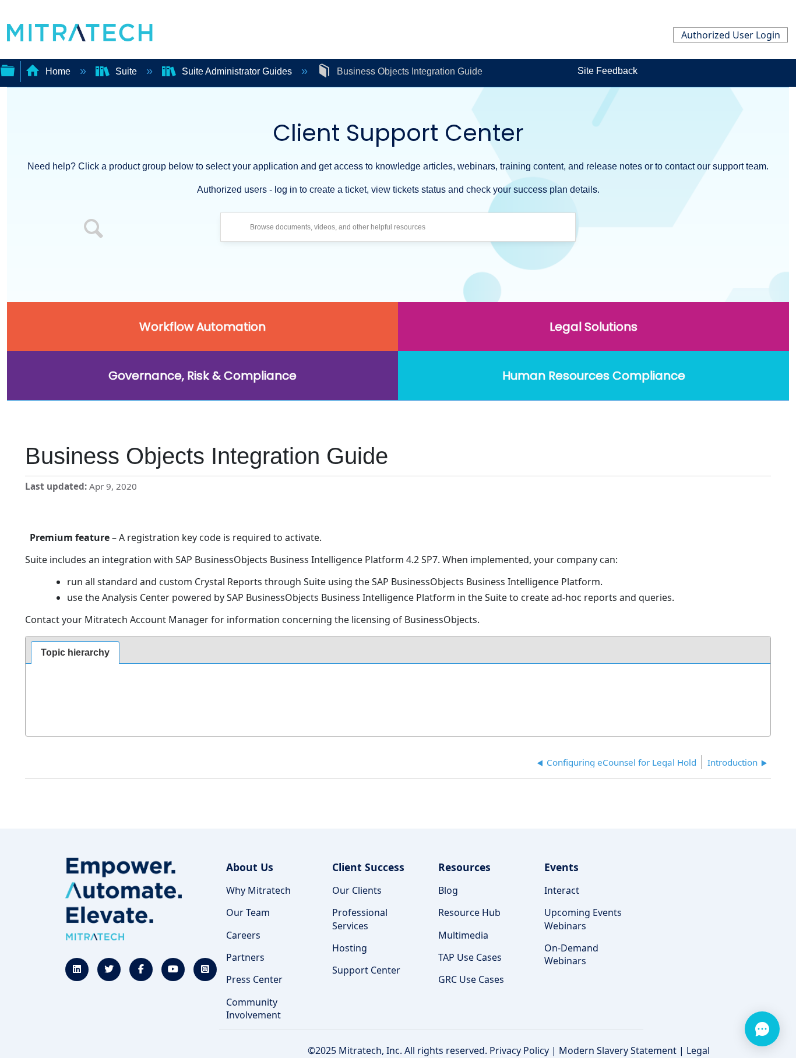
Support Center (366, 970)
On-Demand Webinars (571, 954)
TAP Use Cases (470, 957)
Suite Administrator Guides (236, 71)
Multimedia (463, 935)
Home (58, 71)
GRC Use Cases (471, 979)
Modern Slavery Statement (618, 1050)
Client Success (368, 867)
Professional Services (360, 919)
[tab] (75, 652)
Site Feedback (607, 71)
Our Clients (357, 890)
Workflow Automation (202, 327)
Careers (243, 935)
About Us (249, 867)
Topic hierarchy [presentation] (75, 652)
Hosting (349, 948)
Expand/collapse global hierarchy (7, 69)
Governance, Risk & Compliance (202, 375)
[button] (94, 230)
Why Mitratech (258, 890)
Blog (448, 890)
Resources (464, 867)
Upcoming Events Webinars (583, 919)
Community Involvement (253, 1008)
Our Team (248, 912)
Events (561, 867)
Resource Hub (469, 912)
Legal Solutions (593, 327)
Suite (126, 71)
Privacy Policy (519, 1050)
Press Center (254, 979)
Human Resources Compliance (593, 375)
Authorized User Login (730, 35)
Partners (245, 957)
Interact (561, 890)
